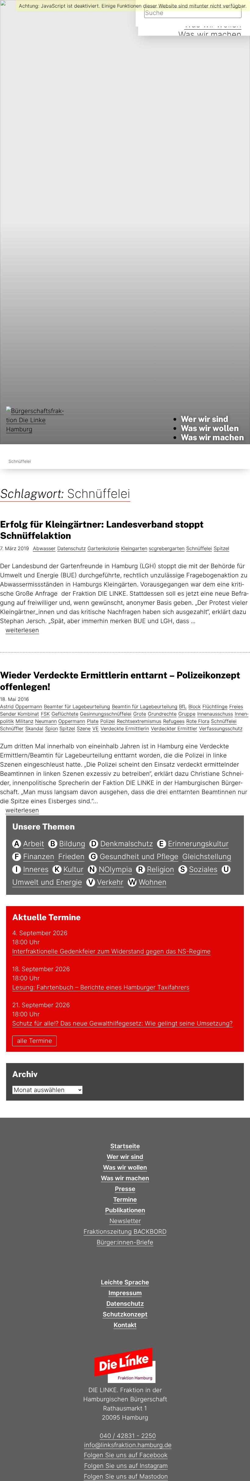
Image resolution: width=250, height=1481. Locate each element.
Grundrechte (162, 714)
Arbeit (33, 843)
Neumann (46, 721)
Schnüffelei (199, 548)
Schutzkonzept (125, 1314)
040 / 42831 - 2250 (128, 1435)
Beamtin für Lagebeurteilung (144, 706)
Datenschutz (71, 548)
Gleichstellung (206, 856)
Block (194, 706)
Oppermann (71, 721)
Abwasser (44, 548)
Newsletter (125, 1221)
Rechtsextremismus (139, 721)
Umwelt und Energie (47, 882)
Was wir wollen (210, 428)
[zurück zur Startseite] (36, 428)
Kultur (73, 869)
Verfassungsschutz (220, 728)
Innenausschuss (215, 714)
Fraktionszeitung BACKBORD (125, 1231)
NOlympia (115, 869)
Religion (160, 869)
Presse (125, 1188)
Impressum (125, 1293)
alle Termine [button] (34, 1041)
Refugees (173, 721)
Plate (92, 721)
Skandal (34, 728)
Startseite (125, 1146)
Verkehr (110, 882)
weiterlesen (22, 630)
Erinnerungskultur (198, 843)
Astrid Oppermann (21, 706)
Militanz (24, 721)
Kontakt (125, 1325)
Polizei (107, 721)
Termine (125, 1199)
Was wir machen (209, 35)
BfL (183, 706)
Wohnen (152, 882)
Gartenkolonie (103, 548)
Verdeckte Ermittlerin (125, 728)
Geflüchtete (65, 714)
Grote (139, 714)
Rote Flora (197, 721)
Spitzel (221, 548)
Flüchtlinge (214, 706)
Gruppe (186, 714)
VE (95, 728)
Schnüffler (11, 728)
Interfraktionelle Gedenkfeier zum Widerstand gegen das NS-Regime (111, 951)
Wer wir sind (204, 419)
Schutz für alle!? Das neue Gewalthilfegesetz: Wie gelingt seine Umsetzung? (122, 1023)
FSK (45, 714)
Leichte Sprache (125, 1282)
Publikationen (125, 1210)
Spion (51, 728)
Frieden (71, 856)
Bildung (72, 843)
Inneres (35, 869)
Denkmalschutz (126, 843)
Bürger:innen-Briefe (125, 1242)
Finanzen (38, 856)
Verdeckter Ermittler (174, 728)
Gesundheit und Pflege (139, 856)
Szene (84, 728)
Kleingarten (134, 548)
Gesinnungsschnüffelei (105, 714)
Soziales (203, 869)
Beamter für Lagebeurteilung (77, 706)
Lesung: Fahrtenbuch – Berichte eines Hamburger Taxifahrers (100, 987)
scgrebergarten (166, 548)
